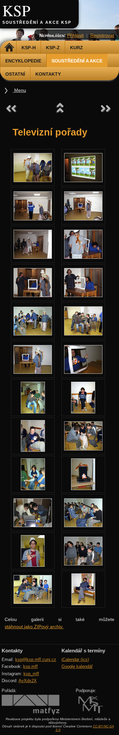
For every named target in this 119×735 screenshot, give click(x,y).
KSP (16, 10)
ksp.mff (30, 666)
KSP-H (28, 47)
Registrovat (102, 35)
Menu (19, 90)
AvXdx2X (28, 680)
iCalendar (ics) (75, 659)
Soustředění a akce (77, 60)
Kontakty (48, 74)
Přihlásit (75, 35)
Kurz (76, 47)
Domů (9, 47)
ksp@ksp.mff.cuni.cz (35, 659)
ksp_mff (31, 673)
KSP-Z (53, 47)
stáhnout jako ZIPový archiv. (34, 626)
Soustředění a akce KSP (36, 22)
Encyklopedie (23, 60)
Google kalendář (77, 666)
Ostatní (15, 74)
